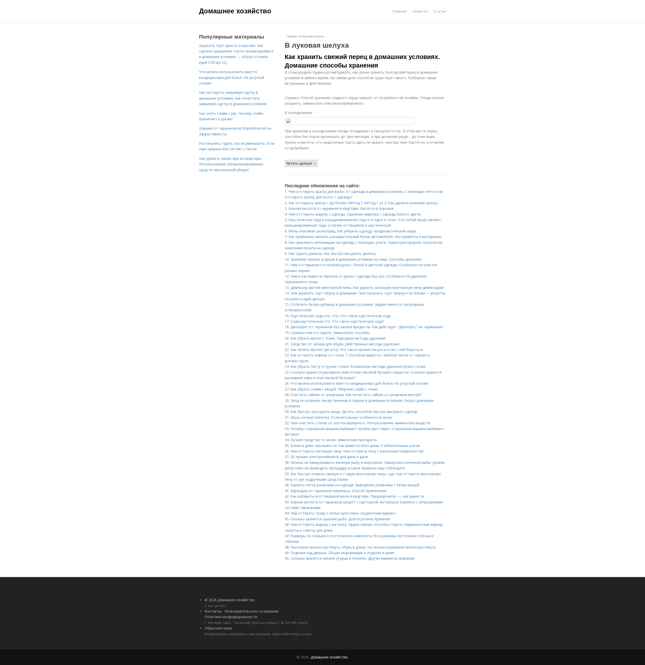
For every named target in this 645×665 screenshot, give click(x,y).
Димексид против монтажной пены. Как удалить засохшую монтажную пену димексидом (367, 287)
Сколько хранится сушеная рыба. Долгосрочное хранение (340, 519)
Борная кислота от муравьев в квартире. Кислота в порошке (341, 208)
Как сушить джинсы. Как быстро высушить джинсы (332, 253)
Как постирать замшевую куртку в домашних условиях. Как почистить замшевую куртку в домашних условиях (233, 98)
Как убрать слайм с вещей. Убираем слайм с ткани (334, 389)
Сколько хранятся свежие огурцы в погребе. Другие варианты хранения (352, 558)
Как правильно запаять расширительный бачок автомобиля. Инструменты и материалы (364, 236)
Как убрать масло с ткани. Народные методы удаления (338, 338)
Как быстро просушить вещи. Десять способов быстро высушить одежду (354, 411)
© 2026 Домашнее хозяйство (230, 599)
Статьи (440, 11)
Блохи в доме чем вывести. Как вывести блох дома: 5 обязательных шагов (355, 445)
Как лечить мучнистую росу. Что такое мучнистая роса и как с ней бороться (357, 349)
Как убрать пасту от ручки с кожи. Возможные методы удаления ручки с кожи (358, 366)
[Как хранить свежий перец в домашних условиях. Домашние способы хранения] (365, 121)
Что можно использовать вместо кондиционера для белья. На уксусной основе (359, 383)
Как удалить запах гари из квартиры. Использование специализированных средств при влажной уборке (231, 164)
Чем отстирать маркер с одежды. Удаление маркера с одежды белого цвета (354, 214)
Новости (419, 11)
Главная (399, 11)
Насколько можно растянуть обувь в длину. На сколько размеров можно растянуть (363, 547)
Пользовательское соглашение (251, 611)
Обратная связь (218, 628)
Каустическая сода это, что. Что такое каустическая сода (341, 315)
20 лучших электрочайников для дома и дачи (329, 456)
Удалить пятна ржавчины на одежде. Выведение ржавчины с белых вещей (355, 484)
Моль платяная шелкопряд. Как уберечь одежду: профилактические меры (352, 231)
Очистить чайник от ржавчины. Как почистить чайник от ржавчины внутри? (356, 394)
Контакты (213, 611)
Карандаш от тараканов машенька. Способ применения (338, 490)
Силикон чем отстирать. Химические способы (330, 332)
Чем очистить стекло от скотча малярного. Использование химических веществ (360, 422)
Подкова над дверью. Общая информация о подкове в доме (342, 552)
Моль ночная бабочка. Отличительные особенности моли (341, 417)
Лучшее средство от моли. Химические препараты (334, 439)
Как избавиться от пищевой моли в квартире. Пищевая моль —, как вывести (357, 496)
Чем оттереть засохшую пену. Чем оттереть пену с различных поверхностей (357, 451)
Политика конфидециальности (231, 616)
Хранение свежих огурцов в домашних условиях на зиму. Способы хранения (356, 259)
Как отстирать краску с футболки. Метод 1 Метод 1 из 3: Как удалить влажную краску (362, 202)
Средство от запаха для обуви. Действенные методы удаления (345, 344)
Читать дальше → (301, 163)
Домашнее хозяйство (235, 10)
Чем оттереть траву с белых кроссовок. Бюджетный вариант (343, 513)
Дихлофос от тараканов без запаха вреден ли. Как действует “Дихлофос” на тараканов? (367, 326)
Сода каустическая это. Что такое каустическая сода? (337, 321)
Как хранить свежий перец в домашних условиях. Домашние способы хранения (362, 61)
